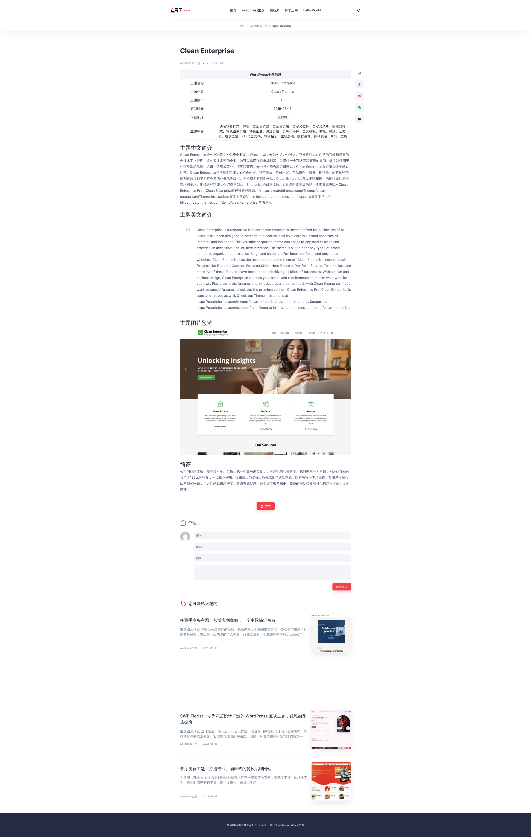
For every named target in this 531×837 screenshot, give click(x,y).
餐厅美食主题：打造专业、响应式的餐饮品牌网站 (225, 768)
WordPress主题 (295, 825)
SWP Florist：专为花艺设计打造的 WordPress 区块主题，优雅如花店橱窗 (243, 719)
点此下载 (282, 117)
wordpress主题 (253, 10)
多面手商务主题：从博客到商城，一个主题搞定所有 (227, 620)
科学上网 (291, 10)
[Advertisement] (265, 681)
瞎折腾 (275, 10)
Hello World (312, 10)
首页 (233, 10)
